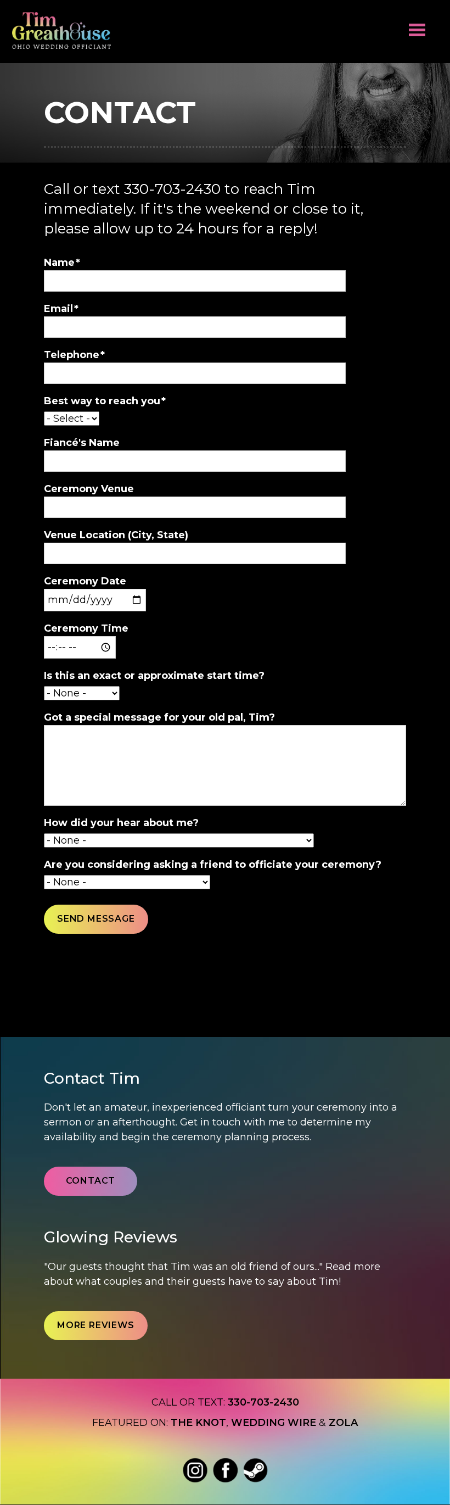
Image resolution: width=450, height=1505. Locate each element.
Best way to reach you (102, 401)
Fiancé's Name (82, 443)
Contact (91, 1180)
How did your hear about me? (121, 823)
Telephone (71, 355)
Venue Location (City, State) (116, 535)
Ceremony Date (85, 581)
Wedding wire (273, 1423)
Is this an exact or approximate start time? (154, 676)
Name (59, 263)
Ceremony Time (86, 628)
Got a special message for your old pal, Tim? (159, 717)
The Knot (198, 1423)
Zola (343, 1423)
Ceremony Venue (89, 489)
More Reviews (95, 1325)
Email (58, 309)
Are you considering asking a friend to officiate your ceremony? (212, 865)
